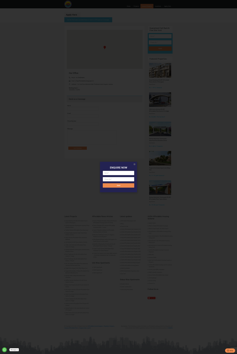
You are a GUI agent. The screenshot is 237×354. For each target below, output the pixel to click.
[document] (118, 177)
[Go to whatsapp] (4, 349)
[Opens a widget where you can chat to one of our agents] (230, 350)
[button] (134, 164)
